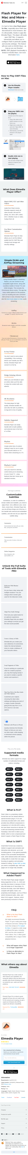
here (22, 1147)
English (5, 1139)
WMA (18, 795)
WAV (8, 795)
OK (14, 1152)
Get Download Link (14, 1062)
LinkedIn (22, 1134)
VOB (8, 789)
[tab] (14, 915)
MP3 (18, 784)
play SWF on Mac (19, 863)
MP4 (8, 774)
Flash (18, 769)
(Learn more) (9, 1043)
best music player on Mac (15, 299)
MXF (8, 784)
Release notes (7, 1084)
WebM (18, 800)
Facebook (10, 1134)
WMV (18, 774)
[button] (14, 915)
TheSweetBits (13, 1007)
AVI (18, 779)
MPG (18, 789)
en (22, 2)
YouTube (16, 1134)
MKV (8, 769)
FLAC (9, 779)
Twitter (4, 1134)
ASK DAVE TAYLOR (14, 987)
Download (11, 89)
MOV (8, 800)
